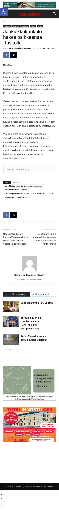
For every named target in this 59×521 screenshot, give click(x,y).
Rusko (19, 21)
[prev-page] (5, 351)
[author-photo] (29, 270)
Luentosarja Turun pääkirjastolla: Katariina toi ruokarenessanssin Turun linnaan (44, 239)
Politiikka (24, 26)
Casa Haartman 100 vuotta (36, 302)
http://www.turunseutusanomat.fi (29, 279)
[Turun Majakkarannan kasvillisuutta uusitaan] (11, 339)
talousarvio (9, 197)
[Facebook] (6, 55)
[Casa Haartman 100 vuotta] (11, 306)
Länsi (11, 21)
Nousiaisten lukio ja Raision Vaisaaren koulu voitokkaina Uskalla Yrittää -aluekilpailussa (15, 239)
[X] (13, 55)
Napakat (7, 26)
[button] (4, 12)
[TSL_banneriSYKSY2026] (29, 441)
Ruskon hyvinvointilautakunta (17, 193)
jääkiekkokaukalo (12, 189)
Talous (50, 193)
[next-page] (10, 351)
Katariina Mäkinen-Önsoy (20, 48)
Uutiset (16, 26)
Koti (4, 21)
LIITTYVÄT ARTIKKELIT (16, 294)
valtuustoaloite (23, 197)
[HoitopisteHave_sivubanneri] (29, 399)
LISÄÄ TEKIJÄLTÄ (40, 294)
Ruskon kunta (38, 193)
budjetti (16, 182)
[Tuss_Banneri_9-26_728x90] (29, 5)
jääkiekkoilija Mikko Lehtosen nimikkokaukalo (23, 186)
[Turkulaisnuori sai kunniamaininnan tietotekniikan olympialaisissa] (11, 321)
